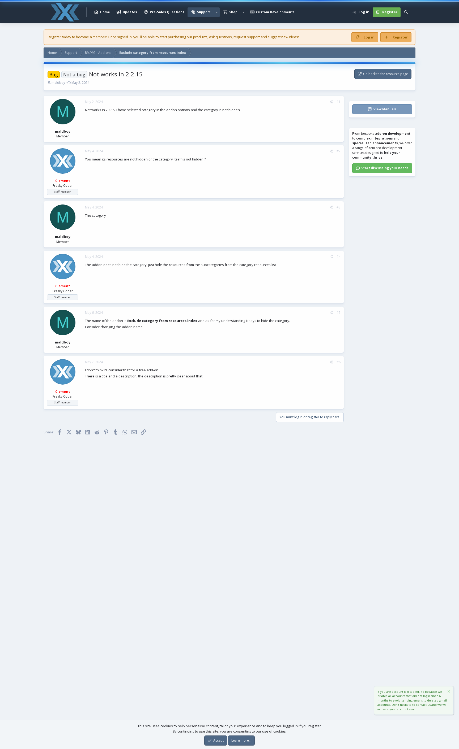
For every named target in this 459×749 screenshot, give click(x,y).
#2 (339, 151)
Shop (233, 12)
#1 (339, 101)
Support (204, 12)
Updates (130, 12)
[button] (217, 12)
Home (105, 12)
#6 (339, 362)
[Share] (331, 102)
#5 (339, 312)
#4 (339, 256)
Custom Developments (275, 12)
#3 (339, 207)
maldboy (58, 82)
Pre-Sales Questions (167, 12)
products (200, 36)
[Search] (406, 12)
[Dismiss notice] (448, 692)
